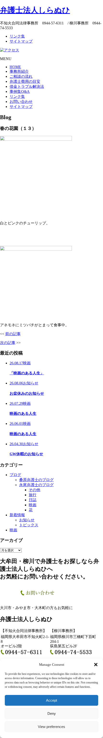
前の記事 (13, 334)
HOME (15, 67)
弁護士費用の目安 (25, 81)
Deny (51, 713)
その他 (34, 490)
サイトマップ (21, 41)
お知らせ (26, 520)
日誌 (32, 500)
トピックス (28, 525)
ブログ (15, 475)
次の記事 (7, 343)
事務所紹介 (19, 71)
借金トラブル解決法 (27, 86)
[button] (95, 664)
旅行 (32, 495)
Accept (51, 700)
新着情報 (17, 515)
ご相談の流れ (21, 76)
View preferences (51, 727)
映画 (32, 505)
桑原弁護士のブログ (36, 480)
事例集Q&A (20, 91)
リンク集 (17, 36)
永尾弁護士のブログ (36, 485)
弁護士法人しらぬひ (35, 10)
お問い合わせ (21, 102)
